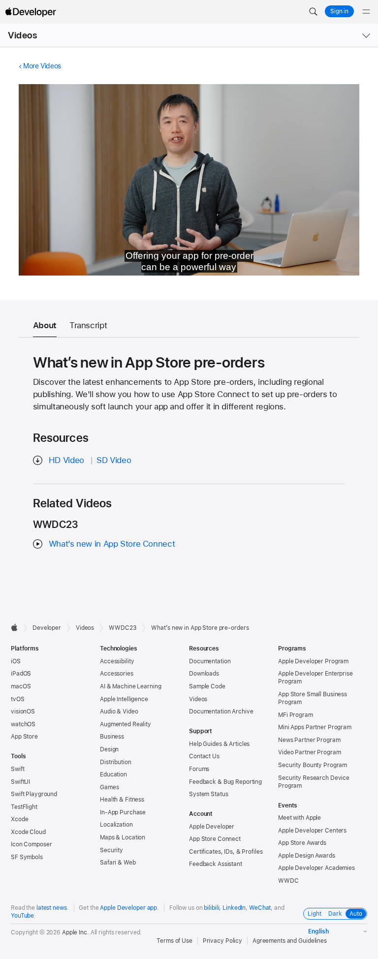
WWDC (288, 880)
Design (109, 749)
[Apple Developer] (30, 12)
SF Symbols (27, 857)
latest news (51, 907)
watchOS (23, 724)
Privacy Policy (222, 940)
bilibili (211, 907)
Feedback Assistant (215, 864)
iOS (16, 661)
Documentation (209, 661)
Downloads (204, 673)
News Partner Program (309, 740)
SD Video (113, 460)
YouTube (22, 915)
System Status (208, 794)
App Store (24, 736)
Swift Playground (34, 794)
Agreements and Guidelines (289, 940)
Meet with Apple (299, 817)
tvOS (18, 699)
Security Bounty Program (312, 765)
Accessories (116, 673)
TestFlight (24, 807)
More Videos (42, 66)
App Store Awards (302, 842)
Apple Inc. (75, 932)
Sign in (339, 11)
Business (112, 736)
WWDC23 (122, 627)
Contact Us (204, 756)
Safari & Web (118, 862)
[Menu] (366, 12)
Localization (116, 824)
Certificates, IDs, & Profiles (226, 851)
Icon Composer (31, 844)
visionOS (23, 711)
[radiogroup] (335, 914)
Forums (199, 769)
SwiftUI (20, 781)
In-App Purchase (123, 812)
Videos (22, 35)
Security (111, 850)
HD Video (66, 460)
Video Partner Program (309, 752)
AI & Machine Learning (130, 686)
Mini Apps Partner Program (314, 727)
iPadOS (21, 673)
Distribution (115, 762)
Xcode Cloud (28, 832)
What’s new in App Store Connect (112, 544)
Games (109, 787)
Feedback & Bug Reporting (225, 781)
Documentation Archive (221, 711)
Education (113, 774)
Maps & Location (122, 837)
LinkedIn (234, 907)
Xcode (19, 819)
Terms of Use (174, 940)
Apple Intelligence (124, 699)
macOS (21, 686)
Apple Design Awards (306, 855)
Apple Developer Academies (316, 868)
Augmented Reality (125, 724)
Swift (17, 769)
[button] (313, 12)
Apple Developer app (128, 907)
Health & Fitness (122, 799)
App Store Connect (215, 838)
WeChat (260, 907)
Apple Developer (211, 826)
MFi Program (295, 715)
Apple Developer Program (313, 661)
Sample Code (207, 686)
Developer (46, 627)
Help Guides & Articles (219, 744)
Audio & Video (119, 711)
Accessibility (117, 661)
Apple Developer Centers (312, 830)
